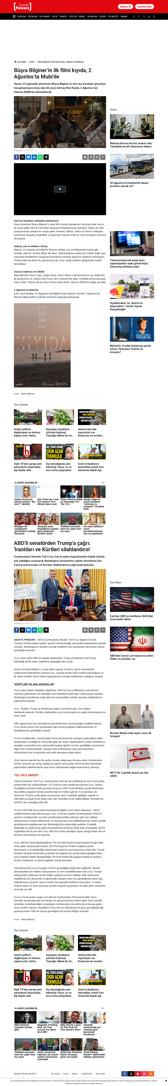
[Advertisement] (132, 83)
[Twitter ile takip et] (143, 16)
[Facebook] (16, 157)
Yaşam (123, 16)
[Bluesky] (28, 157)
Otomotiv (113, 16)
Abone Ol (125, 6)
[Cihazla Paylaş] (46, 157)
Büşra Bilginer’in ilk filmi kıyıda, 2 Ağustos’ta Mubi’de (61, 62)
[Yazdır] (85, 157)
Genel (31, 62)
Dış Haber (44, 16)
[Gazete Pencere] (22, 6)
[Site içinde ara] (153, 16)
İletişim (75, 1074)
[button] (91, 157)
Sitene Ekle (100, 1074)
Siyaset (63, 16)
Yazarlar (92, 16)
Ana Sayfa (21, 62)
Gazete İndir (144, 6)
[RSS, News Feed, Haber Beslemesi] (151, 1073)
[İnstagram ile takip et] (133, 16)
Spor (54, 16)
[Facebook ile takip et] (138, 16)
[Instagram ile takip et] (144, 1073)
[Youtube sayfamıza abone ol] (148, 16)
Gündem (21, 16)
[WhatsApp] (40, 157)
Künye (66, 1074)
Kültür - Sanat (77, 16)
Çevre (102, 16)
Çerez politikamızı (126, 1081)
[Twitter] (22, 157)
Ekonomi (32, 16)
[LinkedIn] (34, 157)
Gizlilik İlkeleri (86, 1074)
